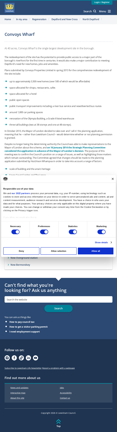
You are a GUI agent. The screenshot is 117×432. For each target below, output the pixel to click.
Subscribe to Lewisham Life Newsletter (23, 368)
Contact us (65, 398)
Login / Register (102, 2)
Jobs (62, 387)
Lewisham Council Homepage (10, 8)
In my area (21, 19)
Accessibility (66, 392)
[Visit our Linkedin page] (28, 358)
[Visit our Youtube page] (35, 358)
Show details (101, 242)
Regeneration (39, 19)
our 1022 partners (21, 193)
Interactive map (17, 392)
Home (8, 19)
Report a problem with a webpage (58, 368)
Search (87, 11)
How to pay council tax (21, 321)
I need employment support (24, 331)
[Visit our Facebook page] (14, 358)
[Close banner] (113, 179)
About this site (17, 398)
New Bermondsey (20, 264)
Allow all (95, 251)
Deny (21, 251)
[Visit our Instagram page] (7, 358)
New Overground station (24, 257)
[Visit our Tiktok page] (21, 358)
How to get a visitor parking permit (28, 326)
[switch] (44, 231)
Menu (102, 11)
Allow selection (58, 251)
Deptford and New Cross (65, 19)
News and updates (19, 387)
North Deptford (91, 19)
